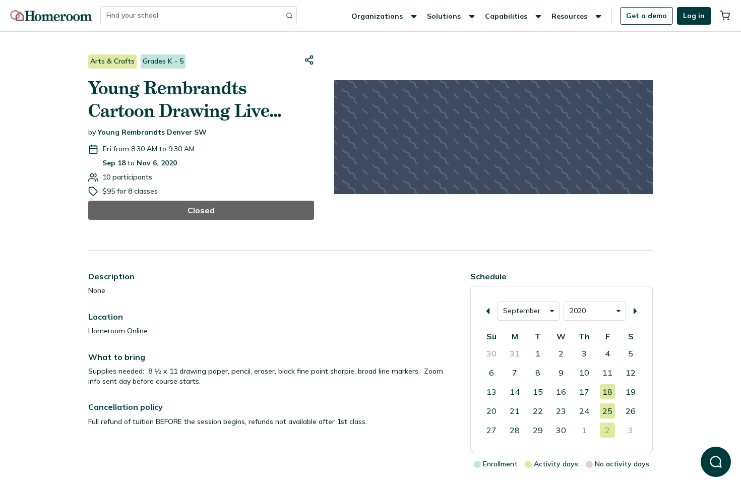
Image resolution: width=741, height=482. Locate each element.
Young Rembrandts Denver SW (152, 132)
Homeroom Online (118, 330)
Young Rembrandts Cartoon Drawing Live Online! (179, 100)
